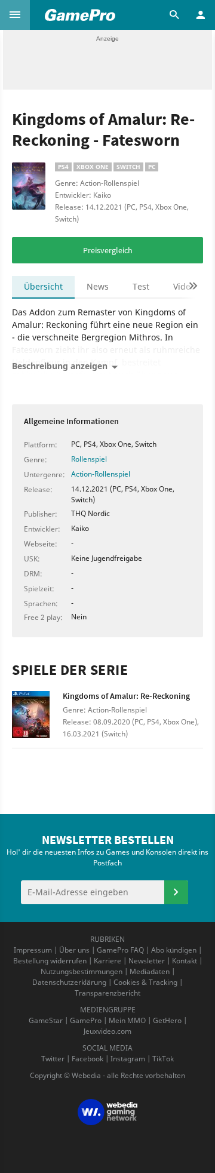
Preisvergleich (108, 250)
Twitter (52, 1059)
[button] (15, 15)
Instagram (127, 1059)
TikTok (163, 1059)
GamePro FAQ (120, 950)
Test (141, 286)
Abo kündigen (173, 950)
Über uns (74, 950)
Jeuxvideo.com (107, 1031)
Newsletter (146, 961)
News (98, 286)
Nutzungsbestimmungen (81, 971)
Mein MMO (127, 1020)
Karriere (107, 961)
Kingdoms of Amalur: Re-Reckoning (126, 695)
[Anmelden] (176, 892)
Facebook (87, 1059)
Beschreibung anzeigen (60, 365)
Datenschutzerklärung (69, 982)
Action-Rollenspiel (100, 474)
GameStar (46, 1020)
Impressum (33, 950)
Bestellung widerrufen (50, 961)
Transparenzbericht (107, 993)
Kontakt (184, 961)
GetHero (167, 1020)
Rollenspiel (89, 459)
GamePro (86, 1020)
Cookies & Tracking (145, 982)
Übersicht (43, 286)
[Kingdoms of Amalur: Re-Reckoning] (37, 716)
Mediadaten (150, 971)
